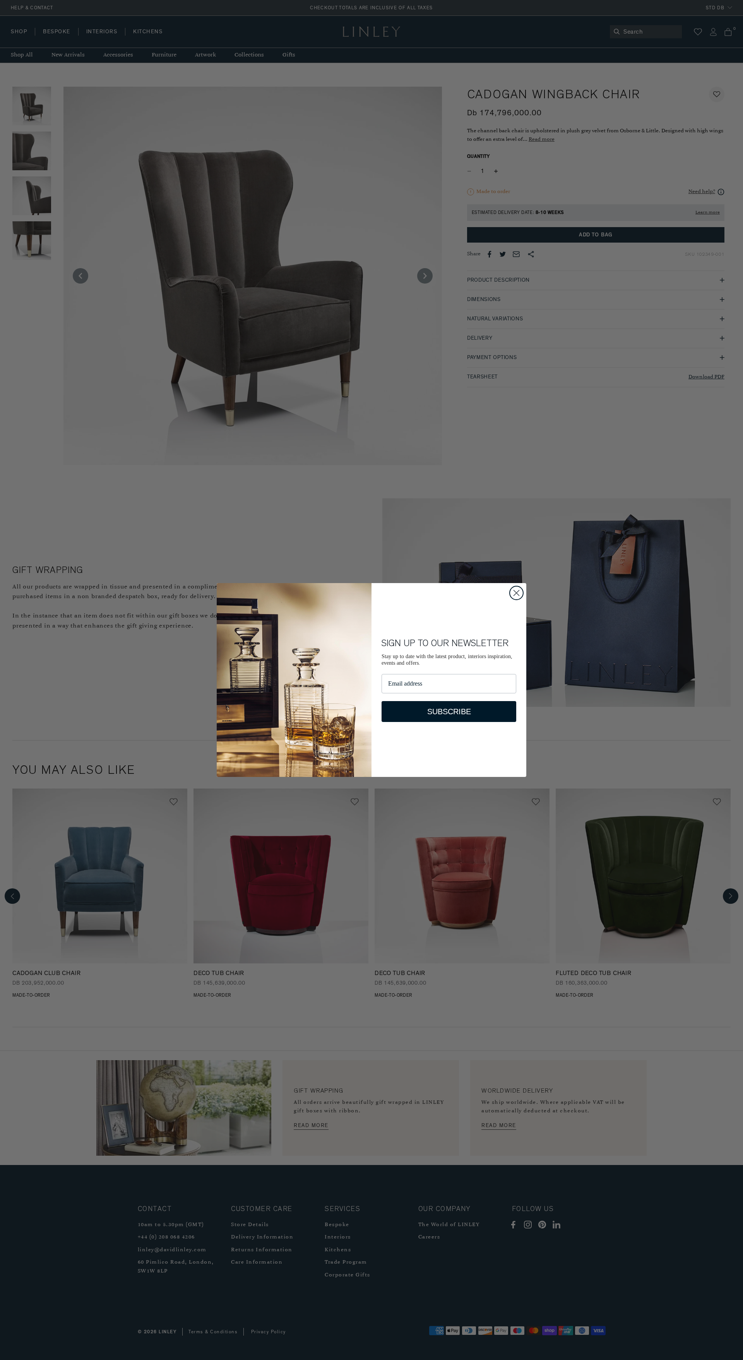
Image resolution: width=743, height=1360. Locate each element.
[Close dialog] (516, 593)
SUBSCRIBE (449, 711)
